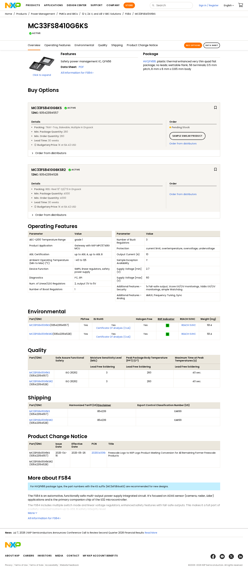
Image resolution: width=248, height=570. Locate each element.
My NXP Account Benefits (100, 555)
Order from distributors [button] (50, 153)
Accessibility (51, 565)
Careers (28, 555)
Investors (45, 555)
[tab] (124, 153)
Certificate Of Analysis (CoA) (113, 328)
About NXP (12, 555)
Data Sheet (211, 45)
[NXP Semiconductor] (13, 5)
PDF (81, 67)
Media (59, 555)
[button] (229, 5)
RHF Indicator (166, 319)
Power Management (43, 14)
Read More (151, 532)
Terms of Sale (36, 565)
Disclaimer (104, 405)
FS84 (128, 14)
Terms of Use (20, 565)
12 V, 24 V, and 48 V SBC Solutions (101, 14)
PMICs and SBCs (68, 14)
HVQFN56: (149, 61)
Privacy (8, 565)
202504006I (98, 452)
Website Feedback (69, 565)
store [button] (129, 5)
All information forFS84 (76, 73)
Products (21, 14)
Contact (73, 555)
